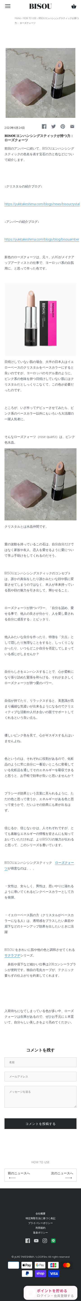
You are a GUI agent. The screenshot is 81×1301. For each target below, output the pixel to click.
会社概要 (40, 1213)
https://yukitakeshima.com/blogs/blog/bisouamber (41, 239)
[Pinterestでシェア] (63, 126)
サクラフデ (12, 955)
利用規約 (40, 1227)
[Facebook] (27, 1240)
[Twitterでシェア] (53, 126)
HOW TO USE (29, 18)
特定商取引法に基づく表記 (40, 1218)
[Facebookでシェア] (44, 126)
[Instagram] (45, 1240)
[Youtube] (36, 1240)
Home (18, 18)
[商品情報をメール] (72, 126)
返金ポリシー (40, 1232)
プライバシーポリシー (40, 1223)
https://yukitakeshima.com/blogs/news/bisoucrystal (42, 204)
